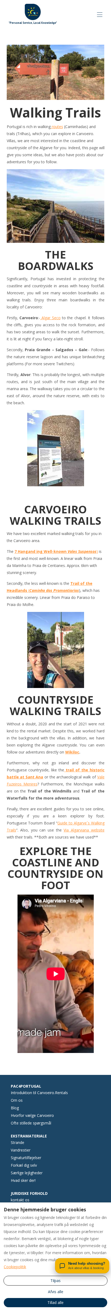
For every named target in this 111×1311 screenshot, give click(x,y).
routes (57, 126)
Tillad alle (55, 1302)
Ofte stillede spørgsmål (31, 1123)
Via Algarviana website (84, 830)
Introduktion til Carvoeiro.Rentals (39, 1092)
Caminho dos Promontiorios (54, 590)
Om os (17, 1100)
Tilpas (55, 1280)
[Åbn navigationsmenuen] (99, 14)
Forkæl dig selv (24, 1165)
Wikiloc (72, 752)
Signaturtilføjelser (26, 1157)
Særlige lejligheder (27, 1172)
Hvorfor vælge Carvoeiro (32, 1115)
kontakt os (20, 1199)
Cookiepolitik (15, 1266)
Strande (17, 1142)
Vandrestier (20, 1150)
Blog (15, 1107)
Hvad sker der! (23, 1180)
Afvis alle (55, 1291)
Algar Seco (50, 317)
